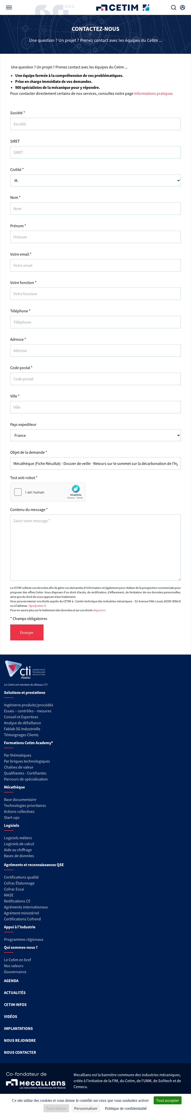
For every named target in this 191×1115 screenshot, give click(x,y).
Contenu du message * (29, 509)
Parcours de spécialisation (26, 779)
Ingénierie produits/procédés (28, 704)
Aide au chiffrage (18, 849)
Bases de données (19, 855)
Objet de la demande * (28, 452)
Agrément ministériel (21, 912)
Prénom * (18, 225)
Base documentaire (20, 799)
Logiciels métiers (18, 837)
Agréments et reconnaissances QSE (34, 864)
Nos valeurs (13, 965)
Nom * (15, 197)
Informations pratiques (153, 93)
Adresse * (18, 339)
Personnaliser (85, 1108)
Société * (17, 112)
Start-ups (12, 817)
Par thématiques (17, 755)
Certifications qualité (21, 877)
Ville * (15, 395)
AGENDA (11, 980)
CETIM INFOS (15, 1004)
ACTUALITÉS (15, 992)
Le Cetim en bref (17, 959)
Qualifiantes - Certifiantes (25, 773)
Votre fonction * (23, 282)
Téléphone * (20, 310)
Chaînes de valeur (19, 767)
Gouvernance (15, 971)
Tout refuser (56, 1108)
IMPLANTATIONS (18, 1028)
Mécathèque (14, 786)
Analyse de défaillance (22, 722)
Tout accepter (167, 1100)
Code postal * (21, 367)
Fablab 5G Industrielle (22, 728)
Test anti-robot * (24, 477)
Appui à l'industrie (19, 926)
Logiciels (11, 825)
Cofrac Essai (14, 889)
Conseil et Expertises (21, 716)
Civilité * (17, 169)
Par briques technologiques (27, 761)
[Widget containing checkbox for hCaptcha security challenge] (47, 492)
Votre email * (21, 254)
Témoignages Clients (21, 734)
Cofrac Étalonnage (19, 883)
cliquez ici (99, 610)
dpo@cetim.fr (37, 606)
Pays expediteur (23, 424)
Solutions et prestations (24, 692)
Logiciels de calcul (19, 843)
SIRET (15, 141)
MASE (8, 894)
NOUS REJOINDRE (20, 1040)
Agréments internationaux (26, 906)
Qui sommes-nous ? (21, 947)
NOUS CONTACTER (20, 1052)
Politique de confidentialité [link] (126, 1108)
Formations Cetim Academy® (28, 742)
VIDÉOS (10, 1016)
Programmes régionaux (23, 939)
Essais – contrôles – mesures (27, 710)
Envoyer (27, 632)
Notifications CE (17, 900)
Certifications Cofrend (22, 918)
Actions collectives (19, 811)
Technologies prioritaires (25, 805)
